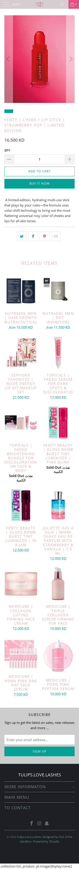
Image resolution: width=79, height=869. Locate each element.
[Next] (70, 59)
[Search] (64, 4)
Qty (7, 150)
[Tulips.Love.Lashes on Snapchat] (47, 824)
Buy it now (39, 183)
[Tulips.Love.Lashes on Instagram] (39, 824)
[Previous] (8, 59)
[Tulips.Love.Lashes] (39, 4)
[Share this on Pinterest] (44, 236)
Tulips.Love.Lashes (29, 837)
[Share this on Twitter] (21, 236)
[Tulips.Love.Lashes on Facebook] (31, 824)
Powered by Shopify (46, 841)
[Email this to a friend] (56, 236)
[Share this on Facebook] (33, 236)
